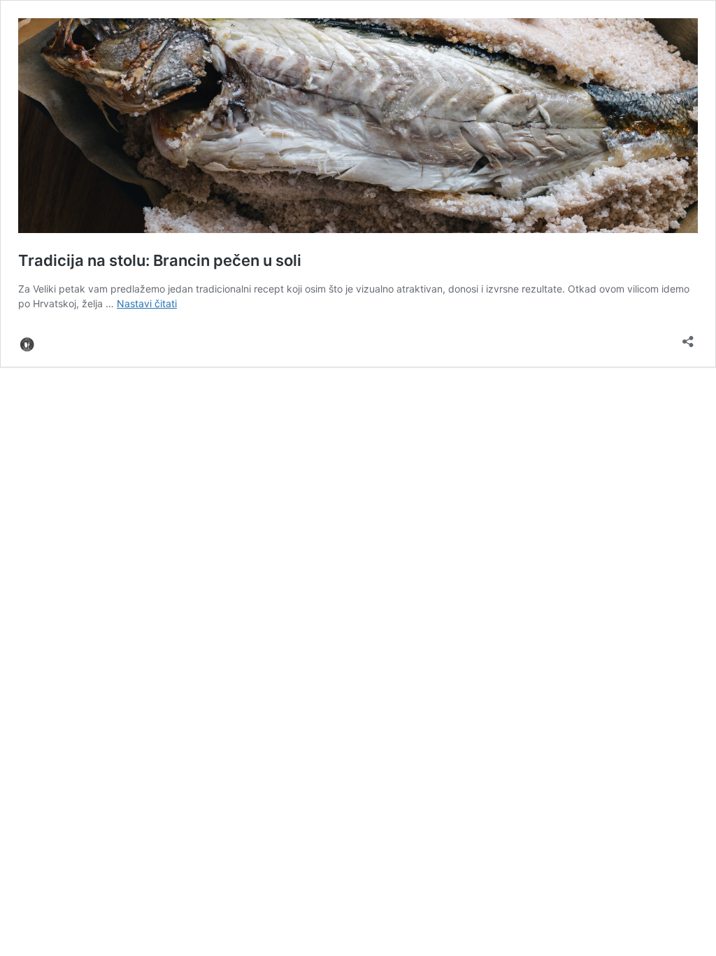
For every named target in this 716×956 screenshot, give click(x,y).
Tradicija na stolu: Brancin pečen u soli (159, 260)
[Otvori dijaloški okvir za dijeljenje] (688, 337)
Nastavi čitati (147, 303)
